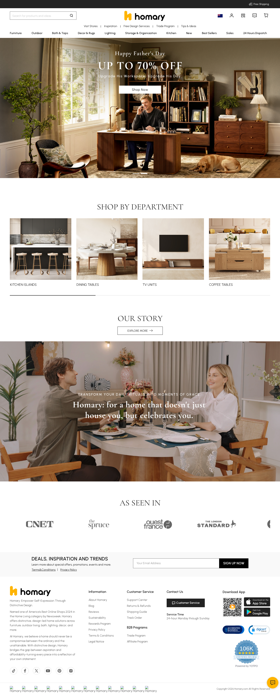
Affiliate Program (137, 641)
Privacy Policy (68, 570)
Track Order (134, 618)
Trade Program (136, 635)
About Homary (98, 600)
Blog (91, 606)
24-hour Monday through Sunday (188, 618)
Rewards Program (100, 623)
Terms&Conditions (44, 570)
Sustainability (97, 618)
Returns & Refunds (139, 606)
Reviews (94, 612)
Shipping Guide (137, 612)
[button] (259, 629)
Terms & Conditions (101, 635)
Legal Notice (96, 641)
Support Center (137, 600)
